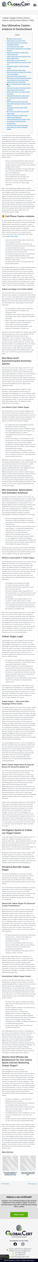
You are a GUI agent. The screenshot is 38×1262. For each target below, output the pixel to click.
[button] (35, 5)
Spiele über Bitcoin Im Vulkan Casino (17, 115)
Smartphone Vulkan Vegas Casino (16, 76)
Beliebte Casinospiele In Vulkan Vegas (17, 52)
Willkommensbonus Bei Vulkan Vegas (17, 101)
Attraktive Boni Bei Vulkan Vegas (16, 70)
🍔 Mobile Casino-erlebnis (14, 38)
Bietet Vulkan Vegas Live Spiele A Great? (18, 92)
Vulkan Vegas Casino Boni (14, 117)
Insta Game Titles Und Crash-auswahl (17, 125)
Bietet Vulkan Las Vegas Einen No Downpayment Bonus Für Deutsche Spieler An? (19, 62)
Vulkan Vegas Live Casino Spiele (16, 40)
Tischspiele (10, 94)
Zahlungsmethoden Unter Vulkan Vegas (18, 95)
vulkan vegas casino (12, 236)
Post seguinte (32, 1183)
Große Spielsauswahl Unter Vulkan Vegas (18, 119)
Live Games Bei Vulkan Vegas (15, 46)
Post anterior (5, 1183)
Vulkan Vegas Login (12, 54)
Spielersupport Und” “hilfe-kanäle (16, 82)
